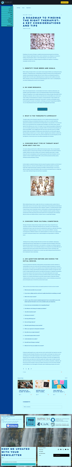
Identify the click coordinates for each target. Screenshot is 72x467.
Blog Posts (29, 7)
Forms (40, 455)
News (23, 7)
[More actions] (61, 14)
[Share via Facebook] (23, 368)
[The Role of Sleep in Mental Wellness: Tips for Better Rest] (25, 384)
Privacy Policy (41, 449)
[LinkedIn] (68, 449)
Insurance (10, 18)
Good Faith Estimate (42, 453)
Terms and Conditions (42, 447)
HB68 (11, 14)
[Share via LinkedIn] (28, 368)
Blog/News (10, 21)
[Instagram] (58, 449)
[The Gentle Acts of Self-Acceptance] (59, 384)
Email (3, 457)
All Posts (18, 7)
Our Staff (10, 10)
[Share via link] (31, 368)
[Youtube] (65, 449)
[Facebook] (61, 449)
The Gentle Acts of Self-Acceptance (58, 391)
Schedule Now (9, 25)
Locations (10, 8)
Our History (10, 12)
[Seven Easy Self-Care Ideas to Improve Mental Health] (42, 384)
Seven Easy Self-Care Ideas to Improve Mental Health (42, 391)
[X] (63, 449)
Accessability (41, 451)
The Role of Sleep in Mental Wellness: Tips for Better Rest (25, 391)
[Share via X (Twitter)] (26, 368)
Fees (11, 16)
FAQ (11, 23)
